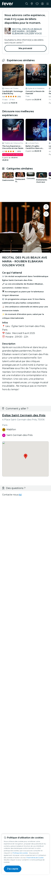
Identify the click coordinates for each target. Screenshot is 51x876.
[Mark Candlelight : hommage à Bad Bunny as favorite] (20, 67)
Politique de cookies (20, 853)
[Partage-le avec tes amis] (46, 207)
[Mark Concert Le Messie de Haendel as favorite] (44, 67)
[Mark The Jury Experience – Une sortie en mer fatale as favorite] (20, 121)
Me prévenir (26, 48)
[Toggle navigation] (47, 4)
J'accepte (12, 868)
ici (20, 494)
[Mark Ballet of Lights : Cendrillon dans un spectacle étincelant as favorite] (44, 121)
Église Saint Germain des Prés (23, 415)
